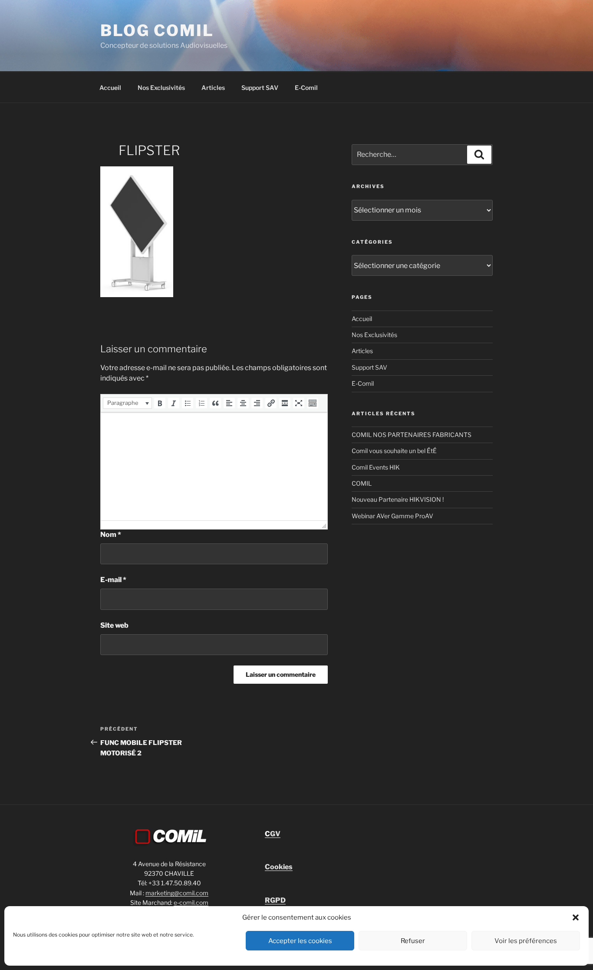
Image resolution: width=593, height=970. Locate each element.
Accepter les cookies (300, 941)
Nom (110, 534)
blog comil (157, 30)
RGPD (275, 900)
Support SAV (259, 87)
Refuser (413, 941)
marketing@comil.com (176, 893)
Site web (114, 625)
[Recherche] (479, 155)
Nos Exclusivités (161, 87)
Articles (213, 87)
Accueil (110, 87)
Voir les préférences (525, 941)
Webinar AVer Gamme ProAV (392, 516)
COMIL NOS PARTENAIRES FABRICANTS (411, 434)
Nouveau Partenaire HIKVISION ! (398, 499)
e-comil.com (191, 902)
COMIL (362, 483)
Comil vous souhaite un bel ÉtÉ (394, 450)
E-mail (113, 580)
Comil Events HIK (376, 467)
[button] (575, 917)
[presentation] (127, 403)
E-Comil (306, 87)
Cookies (279, 867)
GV (272, 834)
